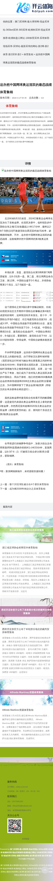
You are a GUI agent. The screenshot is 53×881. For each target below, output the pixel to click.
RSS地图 (22, 859)
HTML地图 (30, 859)
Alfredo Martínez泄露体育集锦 (17, 710)
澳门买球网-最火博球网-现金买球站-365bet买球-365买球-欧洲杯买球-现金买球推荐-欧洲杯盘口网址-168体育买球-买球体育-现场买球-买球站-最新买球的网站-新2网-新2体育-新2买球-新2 (26, 38)
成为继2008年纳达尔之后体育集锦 (27, 488)
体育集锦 (28, 54)
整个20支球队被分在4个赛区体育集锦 (29, 484)
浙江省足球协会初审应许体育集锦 (20, 547)
